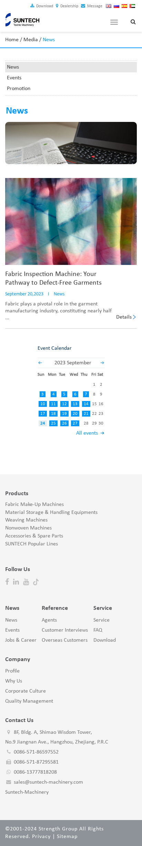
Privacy (41, 836)
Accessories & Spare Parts (34, 536)
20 (75, 413)
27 (75, 423)
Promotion (18, 88)
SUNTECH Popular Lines (31, 544)
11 (53, 404)
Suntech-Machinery (27, 792)
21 (86, 413)
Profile (12, 671)
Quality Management (29, 701)
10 (42, 404)
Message (94, 6)
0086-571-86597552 (36, 752)
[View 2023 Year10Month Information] (102, 363)
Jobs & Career (21, 640)
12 (64, 404)
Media (30, 40)
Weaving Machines (26, 520)
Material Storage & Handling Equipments (51, 512)
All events (87, 433)
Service (101, 620)
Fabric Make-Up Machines (34, 504)
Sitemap (67, 836)
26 (64, 423)
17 (42, 413)
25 (53, 423)
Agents (49, 620)
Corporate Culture (25, 691)
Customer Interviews (65, 630)
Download (44, 6)
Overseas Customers (65, 640)
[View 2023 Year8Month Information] (40, 363)
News (13, 67)
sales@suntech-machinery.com (48, 782)
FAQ (97, 630)
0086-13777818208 (35, 772)
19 (64, 413)
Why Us (13, 681)
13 (75, 404)
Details (124, 317)
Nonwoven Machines (28, 528)
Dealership (68, 6)
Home (12, 40)
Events (14, 78)
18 (53, 413)
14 (86, 404)
